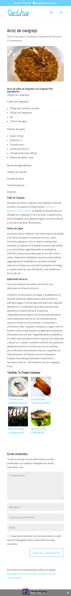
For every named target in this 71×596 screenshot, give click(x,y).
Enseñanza (30, 36)
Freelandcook (44, 36)
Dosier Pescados (15, 36)
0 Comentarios (14, 40)
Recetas (56, 36)
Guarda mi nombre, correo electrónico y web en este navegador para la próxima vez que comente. (34, 539)
